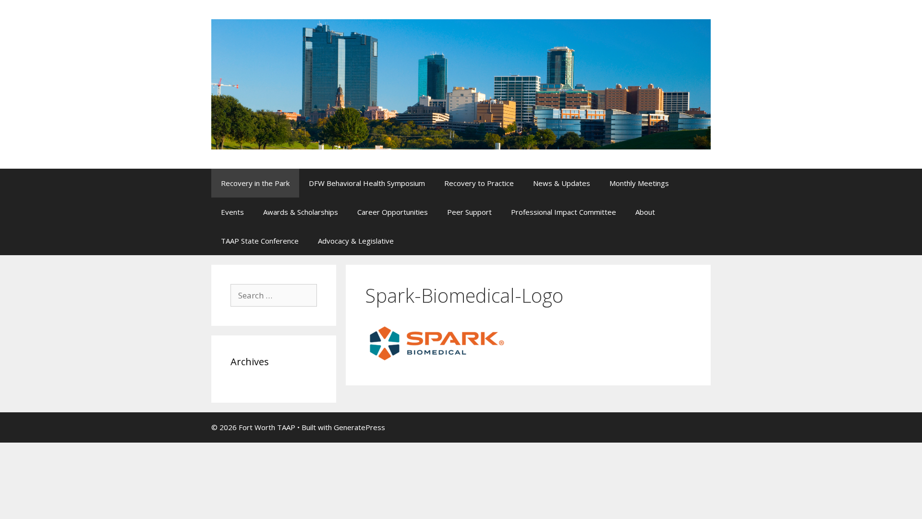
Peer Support (469, 212)
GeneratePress (359, 427)
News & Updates (561, 183)
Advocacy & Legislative (356, 241)
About (645, 212)
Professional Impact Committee (563, 212)
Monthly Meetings (639, 183)
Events (232, 212)
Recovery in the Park (255, 183)
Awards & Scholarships (300, 212)
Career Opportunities (392, 212)
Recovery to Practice (479, 183)
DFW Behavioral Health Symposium (367, 183)
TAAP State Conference (260, 241)
